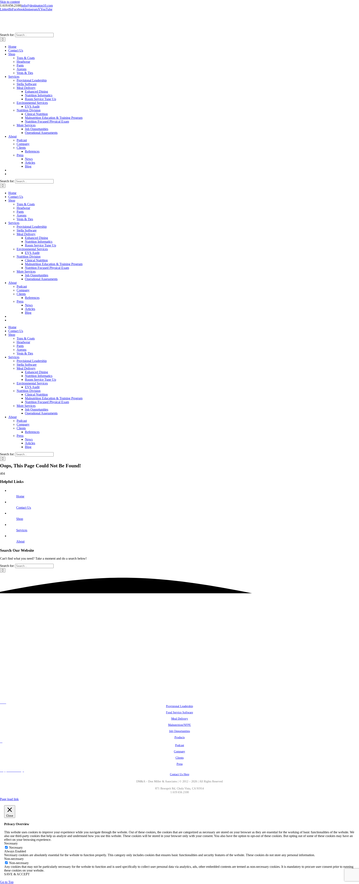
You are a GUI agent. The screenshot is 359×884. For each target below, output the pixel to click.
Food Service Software (179, 712)
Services (21, 530)
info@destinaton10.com (37, 5)
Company (179, 751)
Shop (19, 519)
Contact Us (23, 507)
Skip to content (10, 2)
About (20, 541)
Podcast (179, 745)
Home (20, 496)
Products (180, 737)
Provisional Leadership (179, 706)
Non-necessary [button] (14, 859)
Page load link (9, 799)
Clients (180, 757)
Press (180, 764)
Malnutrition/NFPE (179, 724)
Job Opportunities (179, 731)
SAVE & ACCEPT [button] (17, 874)
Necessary (16, 847)
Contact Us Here (179, 774)
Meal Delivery (179, 718)
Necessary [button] (11, 843)
